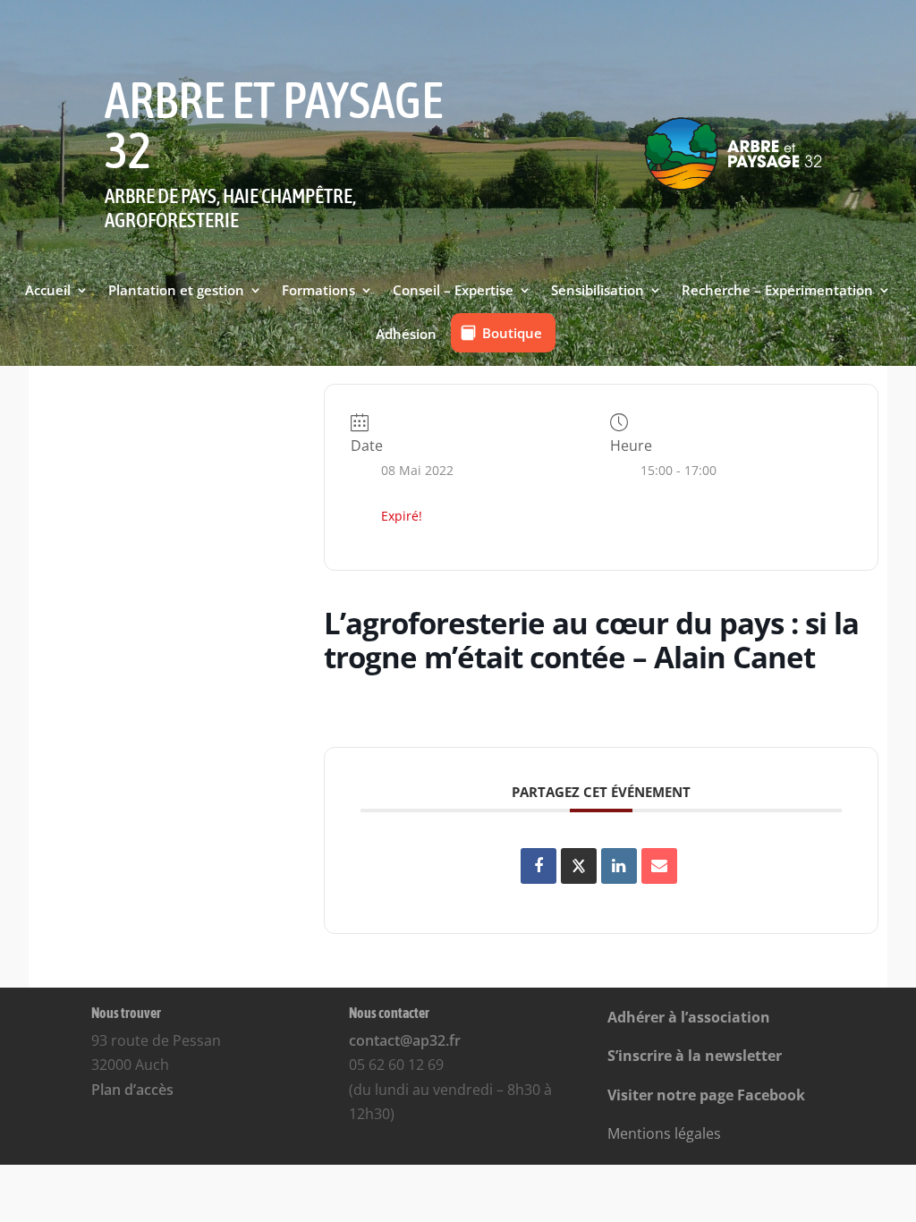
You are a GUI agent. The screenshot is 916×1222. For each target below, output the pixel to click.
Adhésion (406, 335)
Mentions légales (664, 1133)
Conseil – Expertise (453, 291)
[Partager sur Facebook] (538, 866)
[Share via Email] (659, 866)
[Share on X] (579, 866)
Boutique (512, 333)
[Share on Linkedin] (619, 866)
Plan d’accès (132, 1089)
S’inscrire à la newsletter (694, 1055)
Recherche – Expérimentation (777, 291)
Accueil (48, 291)
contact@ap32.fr (405, 1040)
